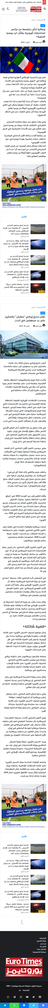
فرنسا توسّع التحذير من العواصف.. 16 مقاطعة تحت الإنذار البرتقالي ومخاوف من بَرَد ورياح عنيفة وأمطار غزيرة (16, 260)
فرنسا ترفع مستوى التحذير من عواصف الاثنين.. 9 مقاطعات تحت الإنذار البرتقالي (16, 274)
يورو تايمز (38, 42)
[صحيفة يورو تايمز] (26, 9)
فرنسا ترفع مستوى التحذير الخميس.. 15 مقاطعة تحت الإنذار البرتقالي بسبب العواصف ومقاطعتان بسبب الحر (16, 229)
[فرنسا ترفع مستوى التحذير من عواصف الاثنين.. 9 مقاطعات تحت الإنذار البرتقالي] (38, 275)
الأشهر (24, 217)
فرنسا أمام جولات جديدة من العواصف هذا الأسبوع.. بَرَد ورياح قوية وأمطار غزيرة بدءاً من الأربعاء (16, 245)
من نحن (43, 943)
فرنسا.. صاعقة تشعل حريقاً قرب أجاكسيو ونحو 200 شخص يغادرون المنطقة (16, 287)
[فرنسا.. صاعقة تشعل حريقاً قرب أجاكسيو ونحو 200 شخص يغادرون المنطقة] (38, 288)
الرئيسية (40, 20)
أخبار (33, 20)
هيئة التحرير (41, 941)
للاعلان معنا (41, 949)
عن (20, 990)
